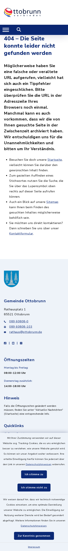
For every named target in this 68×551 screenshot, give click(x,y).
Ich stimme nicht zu (34, 487)
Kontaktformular (21, 234)
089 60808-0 (19, 321)
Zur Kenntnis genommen (34, 536)
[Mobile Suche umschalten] (19, 30)
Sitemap (52, 202)
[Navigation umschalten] (6, 29)
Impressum (34, 547)
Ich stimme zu (34, 474)
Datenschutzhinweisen (38, 464)
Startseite (55, 160)
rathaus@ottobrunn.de (25, 332)
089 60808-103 (20, 327)
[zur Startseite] (22, 12)
